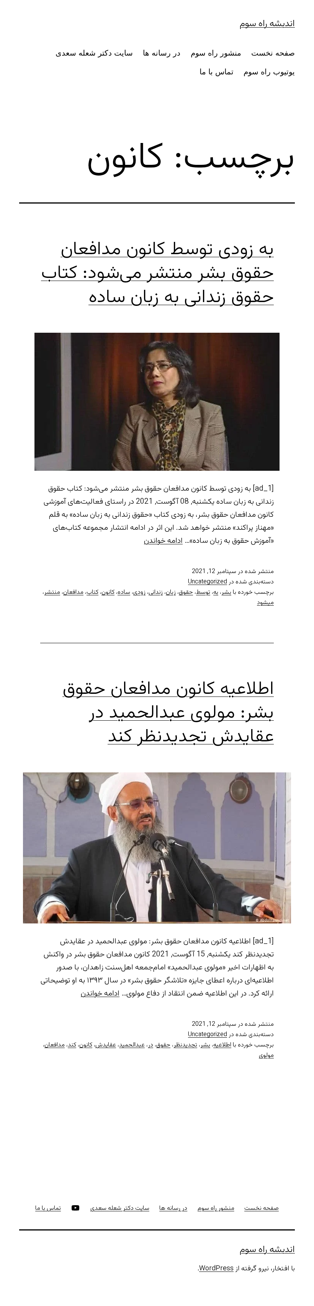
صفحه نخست (273, 52)
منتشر (52, 592)
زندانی (156, 592)
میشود (265, 603)
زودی (139, 592)
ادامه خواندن (163, 541)
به (215, 592)
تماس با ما (217, 71)
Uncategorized (207, 582)
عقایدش (105, 1045)
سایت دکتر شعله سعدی (94, 52)
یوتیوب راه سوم (269, 71)
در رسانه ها (161, 52)
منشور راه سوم (216, 52)
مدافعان (73, 592)
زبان (171, 592)
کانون (107, 592)
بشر (226, 592)
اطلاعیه (222, 1045)
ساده (124, 592)
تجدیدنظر (185, 1045)
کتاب (92, 592)
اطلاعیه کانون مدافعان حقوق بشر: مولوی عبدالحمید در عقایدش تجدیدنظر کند (168, 713)
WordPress (216, 1268)
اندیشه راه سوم (267, 23)
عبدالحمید (132, 1045)
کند (72, 1045)
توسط (203, 592)
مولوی (266, 1055)
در (150, 1045)
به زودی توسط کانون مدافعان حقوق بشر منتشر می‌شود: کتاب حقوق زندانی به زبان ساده (157, 273)
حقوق (186, 592)
